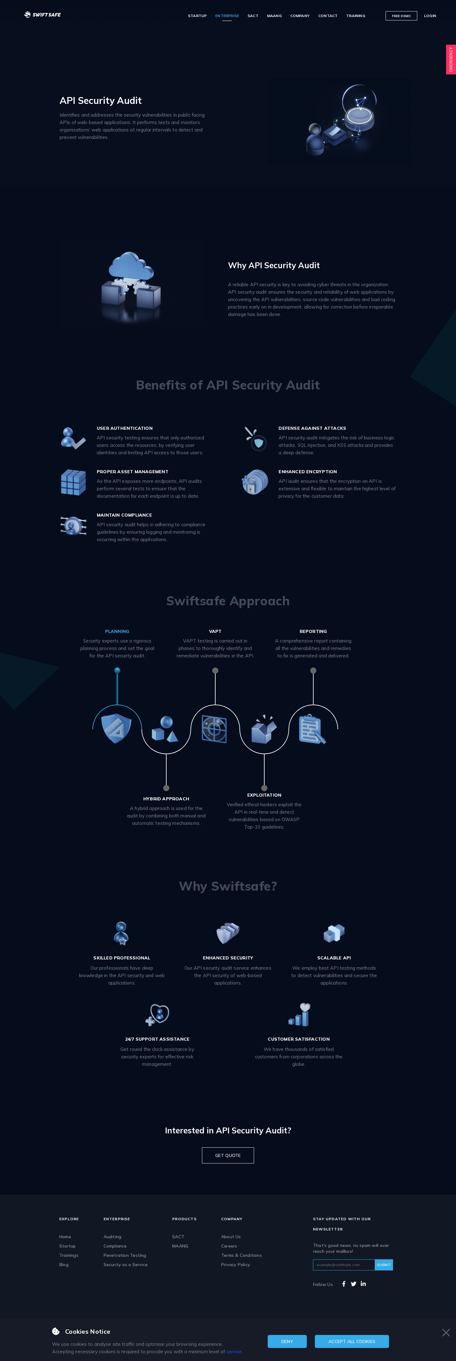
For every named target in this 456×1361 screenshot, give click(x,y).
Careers (229, 1246)
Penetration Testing (125, 1255)
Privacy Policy (235, 1264)
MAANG (274, 15)
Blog (64, 1264)
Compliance (115, 1246)
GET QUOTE (228, 1155)
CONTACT (328, 15)
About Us (231, 1236)
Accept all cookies (352, 1341)
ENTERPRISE (227, 15)
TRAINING (355, 15)
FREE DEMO (401, 16)
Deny (287, 1341)
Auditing (113, 1236)
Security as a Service (126, 1264)
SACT (253, 15)
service (234, 1351)
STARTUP (197, 15)
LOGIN (430, 15)
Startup (67, 1246)
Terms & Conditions (241, 1255)
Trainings (68, 1255)
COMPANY (300, 15)
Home (65, 1236)
